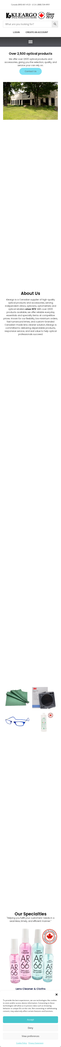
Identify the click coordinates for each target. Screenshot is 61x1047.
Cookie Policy (21, 1043)
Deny (30, 1027)
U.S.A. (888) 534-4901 (41, 4)
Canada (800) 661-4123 (20, 4)
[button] (56, 994)
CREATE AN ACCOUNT (37, 32)
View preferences (30, 1036)
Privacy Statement (35, 1043)
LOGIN (16, 32)
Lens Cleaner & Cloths (30, 989)
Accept (30, 1019)
